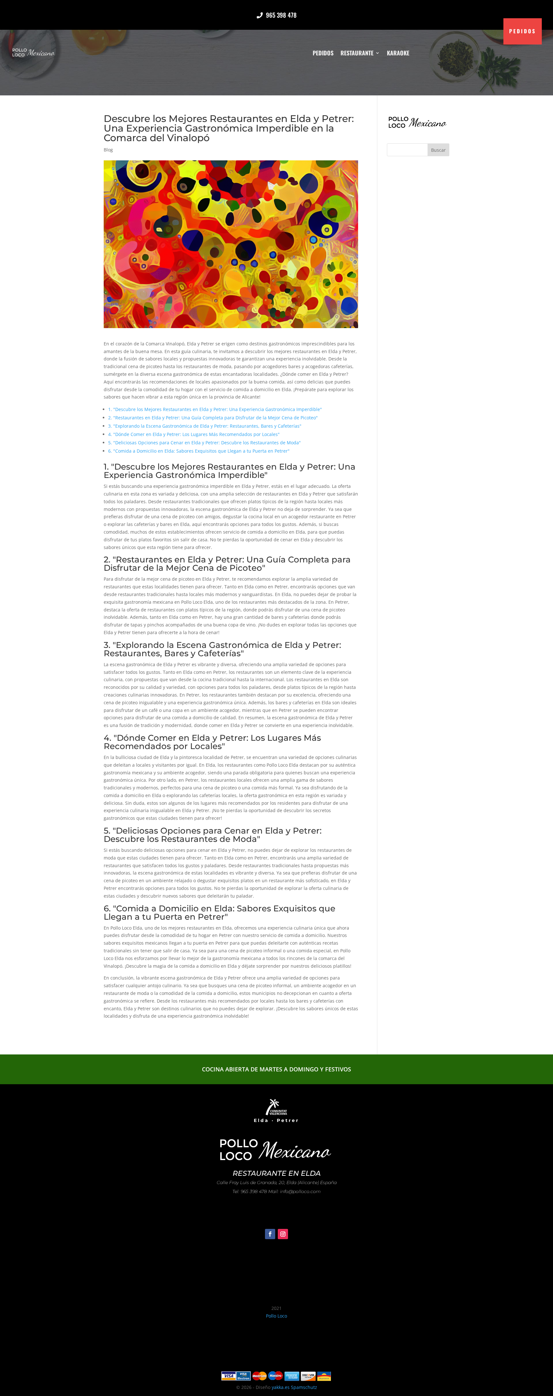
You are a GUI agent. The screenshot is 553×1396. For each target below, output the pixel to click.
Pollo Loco (276, 1316)
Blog (108, 150)
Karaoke (398, 53)
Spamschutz (304, 1387)
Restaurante (357, 53)
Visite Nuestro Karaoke (276, 1211)
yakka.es (281, 1387)
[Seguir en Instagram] (283, 1234)
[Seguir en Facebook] (270, 1234)
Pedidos (323, 53)
